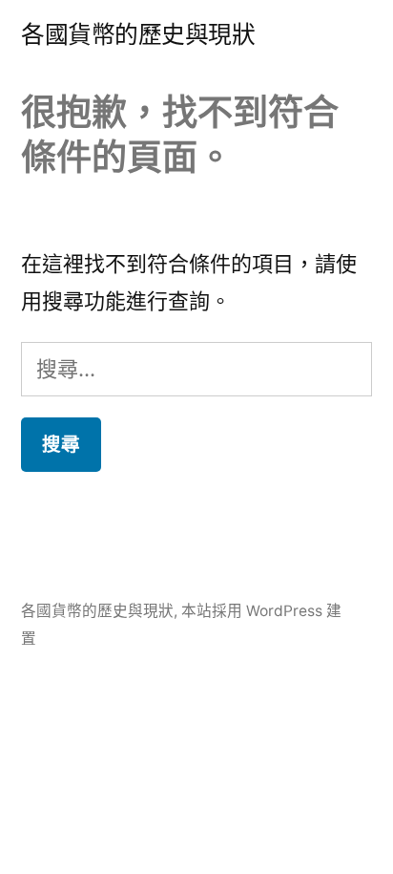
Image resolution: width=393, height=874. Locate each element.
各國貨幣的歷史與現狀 (138, 34)
